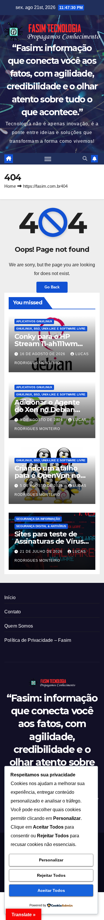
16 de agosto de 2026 (43, 354)
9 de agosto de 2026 (42, 420)
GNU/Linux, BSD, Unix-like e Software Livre (51, 328)
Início (10, 597)
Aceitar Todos (51, 890)
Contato (12, 611)
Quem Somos (18, 625)
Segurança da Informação (38, 518)
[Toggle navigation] (48, 159)
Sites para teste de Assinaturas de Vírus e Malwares (52, 541)
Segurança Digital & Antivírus (41, 526)
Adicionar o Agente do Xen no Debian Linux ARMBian (46, 409)
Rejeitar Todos (51, 875)
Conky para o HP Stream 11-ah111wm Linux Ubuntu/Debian (51, 343)
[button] (85, 158)
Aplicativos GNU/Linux (34, 321)
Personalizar (51, 860)
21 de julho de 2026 (42, 552)
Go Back (52, 287)
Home (10, 186)
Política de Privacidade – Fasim (37, 640)
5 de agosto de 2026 (42, 486)
